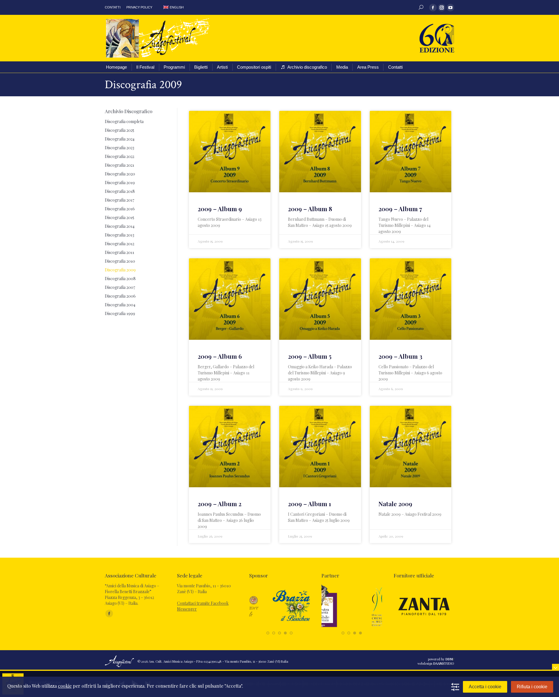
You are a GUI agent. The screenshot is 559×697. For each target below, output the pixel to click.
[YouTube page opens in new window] (450, 7)
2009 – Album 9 (220, 209)
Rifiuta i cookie (532, 686)
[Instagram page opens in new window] (441, 7)
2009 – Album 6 (220, 356)
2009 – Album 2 (219, 503)
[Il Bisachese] (279, 627)
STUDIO (443, 663)
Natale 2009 (395, 503)
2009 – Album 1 (309, 503)
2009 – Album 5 (310, 356)
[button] (267, 633)
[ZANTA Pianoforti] (424, 627)
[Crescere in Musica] (351, 627)
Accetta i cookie (485, 686)
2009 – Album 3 (400, 356)
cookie (65, 686)
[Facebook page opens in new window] (433, 7)
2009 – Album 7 (400, 209)
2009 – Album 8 (310, 209)
